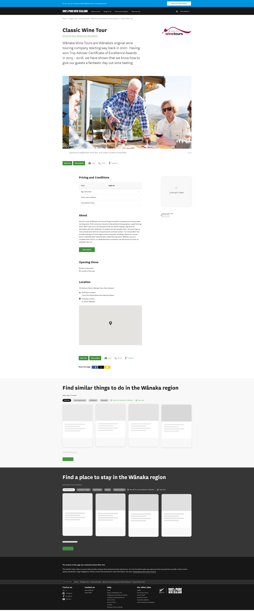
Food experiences (79, 400)
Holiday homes (69, 490)
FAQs (108, 590)
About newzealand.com (114, 593)
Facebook (68, 596)
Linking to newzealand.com (115, 597)
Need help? (88, 593)
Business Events (142, 597)
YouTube (68, 599)
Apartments (97, 490)
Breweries (104, 400)
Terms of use (111, 600)
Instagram (68, 593)
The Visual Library (142, 593)
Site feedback (89, 590)
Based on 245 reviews (166, 216)
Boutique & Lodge (83, 490)
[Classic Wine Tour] (176, 31)
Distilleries (93, 400)
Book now (67, 163)
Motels (108, 490)
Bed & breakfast (119, 490)
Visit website (79, 163)
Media (139, 590)
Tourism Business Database (145, 602)
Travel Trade (141, 595)
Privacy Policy (111, 602)
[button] (95, 11)
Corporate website (143, 600)
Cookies (109, 605)
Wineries (67, 400)
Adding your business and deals (117, 595)
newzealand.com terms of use (144, 572)
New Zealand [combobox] (184, 11)
